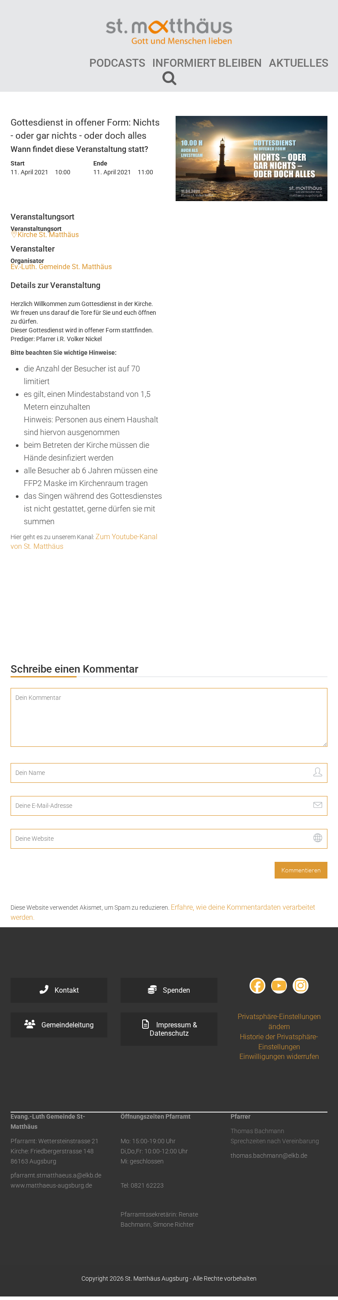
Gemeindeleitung (67, 1025)
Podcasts (117, 63)
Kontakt (66, 990)
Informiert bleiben (207, 63)
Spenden (175, 990)
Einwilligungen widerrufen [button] (279, 1056)
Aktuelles (298, 63)
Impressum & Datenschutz (173, 1029)
